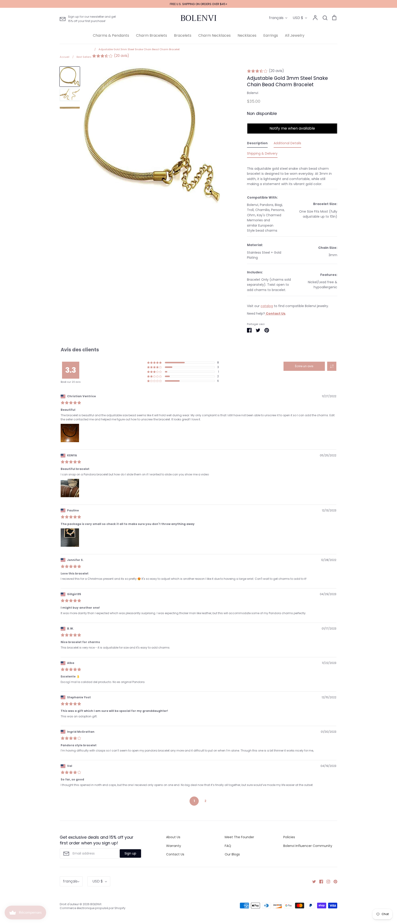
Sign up (130, 853)
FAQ (228, 846)
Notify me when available (292, 128)
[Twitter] (312, 881)
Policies (289, 837)
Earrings (270, 35)
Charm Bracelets (151, 35)
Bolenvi (252, 93)
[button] (331, 366)
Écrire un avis (304, 366)
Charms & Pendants (111, 35)
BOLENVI (198, 18)
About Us (173, 837)
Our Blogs (232, 854)
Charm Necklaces (214, 35)
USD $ (298, 17)
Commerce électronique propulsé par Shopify (92, 908)
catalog (267, 306)
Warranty (173, 846)
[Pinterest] (333, 881)
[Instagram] (326, 881)
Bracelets (182, 35)
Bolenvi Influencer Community (307, 846)
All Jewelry (294, 35)
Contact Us (175, 854)
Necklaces (247, 35)
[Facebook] (319, 881)
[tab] (257, 144)
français (276, 17)
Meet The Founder (239, 837)
